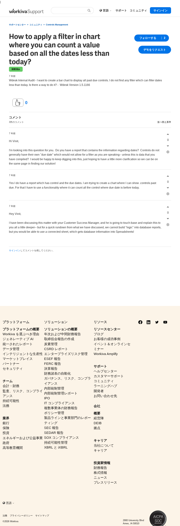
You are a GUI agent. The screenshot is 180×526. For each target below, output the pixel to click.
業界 (6, 418)
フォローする (147, 38)
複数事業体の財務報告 (61, 408)
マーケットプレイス (18, 359)
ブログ (99, 334)
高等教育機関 (13, 448)
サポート (100, 366)
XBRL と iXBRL (56, 447)
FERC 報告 (52, 364)
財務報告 (100, 468)
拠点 (97, 428)
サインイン (14, 250)
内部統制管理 (54, 388)
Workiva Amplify (106, 354)
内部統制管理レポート (61, 393)
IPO (47, 398)
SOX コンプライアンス (61, 437)
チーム (8, 381)
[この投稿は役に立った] (17, 103)
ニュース (100, 477)
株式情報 (100, 472)
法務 (6, 406)
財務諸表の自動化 (57, 373)
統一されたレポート (18, 344)
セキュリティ (13, 368)
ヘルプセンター (105, 371)
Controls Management (57, 24)
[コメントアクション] (168, 152)
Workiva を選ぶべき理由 (21, 334)
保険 (6, 428)
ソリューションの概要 (61, 329)
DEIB (98, 423)
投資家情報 (102, 463)
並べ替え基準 (164, 122)
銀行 (6, 423)
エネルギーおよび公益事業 (23, 438)
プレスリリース (105, 482)
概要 (97, 413)
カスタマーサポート (109, 376)
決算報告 (50, 368)
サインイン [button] (160, 10)
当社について (104, 445)
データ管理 (11, 349)
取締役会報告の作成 (59, 339)
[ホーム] (26, 11)
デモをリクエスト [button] (154, 50)
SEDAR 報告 (53, 433)
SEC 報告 (51, 428)
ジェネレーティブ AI (18, 339)
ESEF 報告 (52, 359)
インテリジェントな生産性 (23, 354)
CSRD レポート (56, 349)
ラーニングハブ (105, 386)
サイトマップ (42, 515)
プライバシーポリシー (21, 515)
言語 (106, 10)
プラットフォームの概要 (21, 329)
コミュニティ (36, 24)
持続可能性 (11, 401)
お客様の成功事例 (107, 339)
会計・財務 (11, 386)
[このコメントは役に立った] (168, 134)
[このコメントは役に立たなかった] (168, 146)
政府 (6, 443)
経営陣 (99, 418)
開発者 (99, 391)
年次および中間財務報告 (62, 334)
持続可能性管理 (56, 442)
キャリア (100, 440)
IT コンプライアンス (59, 403)
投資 (6, 433)
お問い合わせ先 (105, 396)
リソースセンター (107, 329)
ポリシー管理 (54, 413)
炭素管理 (50, 344)
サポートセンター (17, 24)
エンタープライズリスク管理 (66, 354)
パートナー (11, 364)
